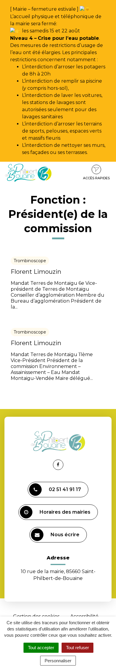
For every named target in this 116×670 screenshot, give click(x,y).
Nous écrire (65, 534)
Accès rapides (96, 178)
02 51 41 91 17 (65, 489)
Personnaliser (58, 660)
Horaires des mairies (65, 512)
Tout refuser (77, 647)
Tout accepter (41, 647)
